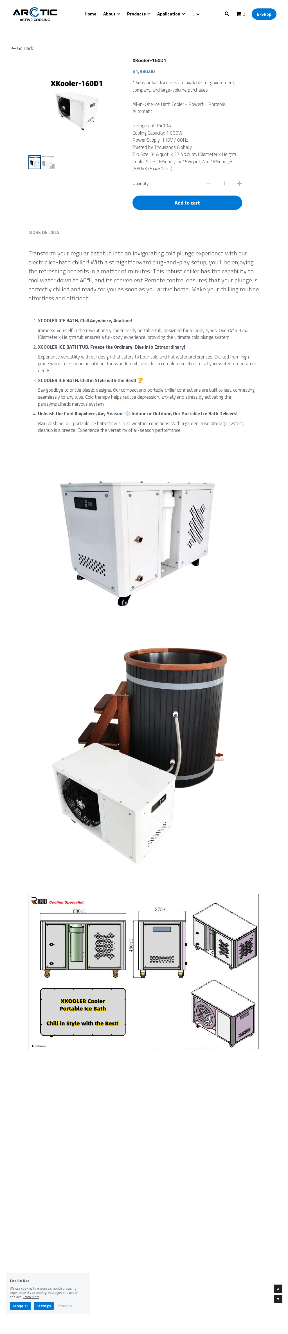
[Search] (227, 14)
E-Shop (264, 14)
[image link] (35, 13)
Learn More (31, 1296)
